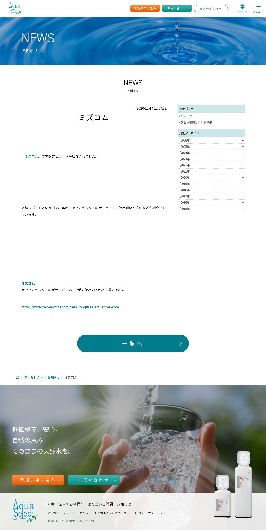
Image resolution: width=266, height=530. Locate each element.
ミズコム (31, 156)
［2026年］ (211, 140)
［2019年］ (211, 183)
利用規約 (138, 513)
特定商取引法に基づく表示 (112, 513)
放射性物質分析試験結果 (196, 122)
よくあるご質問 (100, 504)
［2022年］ (211, 165)
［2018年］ (211, 190)
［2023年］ (211, 159)
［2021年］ (211, 171)
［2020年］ (211, 177)
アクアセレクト (32, 377)
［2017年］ (211, 196)
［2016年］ (211, 202)
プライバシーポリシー (77, 513)
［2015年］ (211, 208)
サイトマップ (156, 513)
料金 (51, 504)
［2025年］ (211, 146)
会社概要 (53, 513)
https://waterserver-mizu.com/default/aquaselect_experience (70, 306)
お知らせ (186, 116)
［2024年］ (211, 152)
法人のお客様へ (71, 504)
